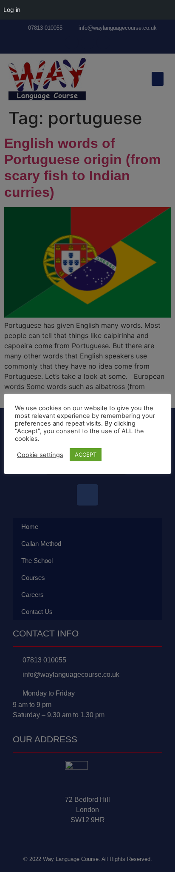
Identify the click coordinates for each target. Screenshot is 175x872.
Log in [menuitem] (11, 9)
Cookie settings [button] (40, 455)
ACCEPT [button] (85, 454)
